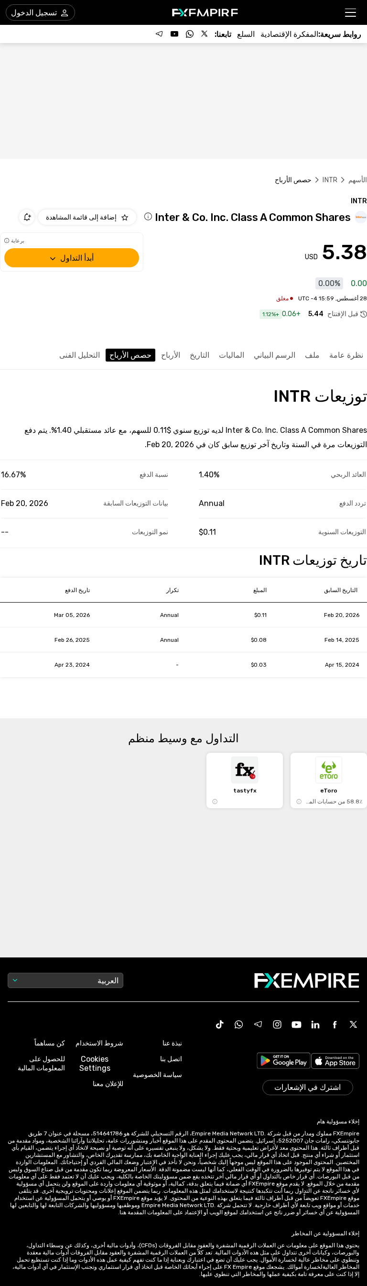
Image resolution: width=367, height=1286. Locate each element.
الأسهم (357, 180)
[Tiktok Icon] (220, 1024)
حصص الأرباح (130, 355)
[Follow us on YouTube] (174, 34)
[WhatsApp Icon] (239, 1024)
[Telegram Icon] (258, 1024)
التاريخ (199, 355)
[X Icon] (353, 1024)
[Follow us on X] (205, 34)
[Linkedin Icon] (315, 1024)
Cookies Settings (94, 1064)
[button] (351, 12)
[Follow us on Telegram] (159, 34)
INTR (330, 180)
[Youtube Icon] (296, 1024)
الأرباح (170, 355)
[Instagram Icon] (277, 1024)
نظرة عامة (346, 355)
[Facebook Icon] (334, 1024)
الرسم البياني (274, 355)
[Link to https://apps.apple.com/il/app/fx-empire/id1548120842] (335, 1062)
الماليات (231, 355)
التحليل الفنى (79, 355)
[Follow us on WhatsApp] (189, 34)
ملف (312, 355)
